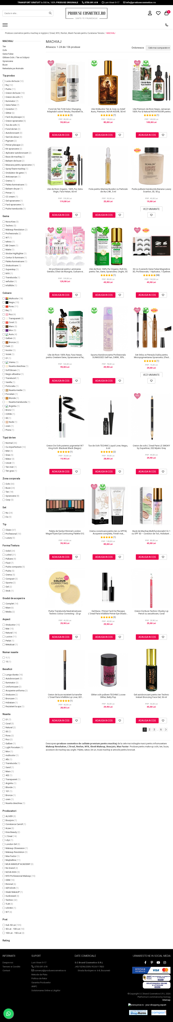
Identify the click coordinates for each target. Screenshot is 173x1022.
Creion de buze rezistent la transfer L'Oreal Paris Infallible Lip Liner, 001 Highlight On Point (65, 695)
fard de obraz (12, 137)
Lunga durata (12, 674)
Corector (10, 109)
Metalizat (10, 644)
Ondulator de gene (15, 173)
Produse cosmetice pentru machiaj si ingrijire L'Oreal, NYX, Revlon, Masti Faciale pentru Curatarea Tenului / (55, 33)
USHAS (9, 908)
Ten (4, 46)
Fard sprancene (13, 204)
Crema (9, 180)
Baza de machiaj (14, 156)
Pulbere (9, 559)
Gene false (11, 105)
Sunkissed (11, 896)
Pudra (8, 89)
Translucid (11, 378)
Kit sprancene (12, 148)
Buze (5, 64)
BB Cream (10, 245)
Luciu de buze (12, 81)
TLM (8, 904)
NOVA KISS (11, 872)
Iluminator (10, 101)
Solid (8, 551)
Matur (8, 459)
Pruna (8, 430)
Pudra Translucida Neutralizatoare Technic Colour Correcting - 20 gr (64, 612)
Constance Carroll (14, 824)
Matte (8, 249)
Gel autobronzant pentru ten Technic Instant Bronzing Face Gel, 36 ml (151, 695)
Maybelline (11, 860)
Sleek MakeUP (13, 892)
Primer (9, 192)
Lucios (9, 636)
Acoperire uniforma (15, 690)
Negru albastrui (13, 374)
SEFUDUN (10, 888)
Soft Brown (11, 370)
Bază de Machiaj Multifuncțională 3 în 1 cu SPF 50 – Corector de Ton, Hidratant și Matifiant (151, 532)
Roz (10, 314)
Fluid (8, 563)
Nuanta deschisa (16, 366)
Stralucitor (11, 624)
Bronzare (10, 698)
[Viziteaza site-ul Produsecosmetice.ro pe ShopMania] (138, 1012)
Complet (10, 603)
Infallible (10, 285)
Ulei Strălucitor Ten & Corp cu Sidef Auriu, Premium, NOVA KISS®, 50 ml (108, 110)
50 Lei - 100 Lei (13, 929)
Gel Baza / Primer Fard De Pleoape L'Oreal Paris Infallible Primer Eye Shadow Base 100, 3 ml (108, 612)
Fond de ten (11, 129)
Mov (10, 330)
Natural (9, 632)
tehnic (8, 241)
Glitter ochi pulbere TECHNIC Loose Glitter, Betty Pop (108, 695)
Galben (9, 338)
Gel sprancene (13, 200)
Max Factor (11, 856)
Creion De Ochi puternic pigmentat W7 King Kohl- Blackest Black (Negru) (64, 446)
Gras (8, 455)
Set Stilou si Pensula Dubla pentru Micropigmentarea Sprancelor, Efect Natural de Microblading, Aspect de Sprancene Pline (151, 356)
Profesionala (12, 233)
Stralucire (10, 694)
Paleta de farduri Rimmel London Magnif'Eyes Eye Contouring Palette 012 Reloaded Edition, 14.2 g (65, 532)
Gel (7, 586)
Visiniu (11, 362)
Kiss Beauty (11, 832)
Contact (6, 970)
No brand (10, 868)
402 (7, 775)
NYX (8, 273)
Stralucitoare (12, 265)
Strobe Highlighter (14, 253)
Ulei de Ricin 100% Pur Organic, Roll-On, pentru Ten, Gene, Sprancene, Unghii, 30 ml (108, 270)
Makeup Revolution (15, 229)
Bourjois (10, 820)
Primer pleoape (13, 145)
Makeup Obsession (15, 848)
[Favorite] (76, 135)
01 (7, 358)
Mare (8, 607)
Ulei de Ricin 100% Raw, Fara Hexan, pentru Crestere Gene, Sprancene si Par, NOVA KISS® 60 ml (65, 356)
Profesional (11, 533)
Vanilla (9, 382)
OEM (8, 880)
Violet (8, 354)
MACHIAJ (110, 33)
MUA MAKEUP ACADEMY (18, 864)
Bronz (8, 410)
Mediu (9, 611)
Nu (7, 513)
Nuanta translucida (17, 402)
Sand (8, 767)
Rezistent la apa (13, 706)
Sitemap (166, 1000)
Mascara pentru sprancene (19, 165)
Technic (9, 225)
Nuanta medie (15, 390)
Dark (8, 346)
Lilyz (8, 840)
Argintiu (12, 406)
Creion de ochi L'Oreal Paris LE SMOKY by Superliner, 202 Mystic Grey (151, 446)
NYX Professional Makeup (18, 876)
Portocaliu (10, 386)
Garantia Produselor (41, 982)
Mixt (8, 451)
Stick (8, 590)
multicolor (10, 755)
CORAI (9, 414)
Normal (9, 443)
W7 (7, 237)
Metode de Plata (39, 974)
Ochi (5, 50)
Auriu (11, 334)
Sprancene (8, 61)
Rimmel (9, 884)
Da (7, 517)
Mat (7, 628)
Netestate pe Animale (13, 68)
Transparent (14, 318)
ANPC (34, 986)
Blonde (12, 398)
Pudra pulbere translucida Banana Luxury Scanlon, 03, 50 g (151, 190)
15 (7, 661)
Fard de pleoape (14, 117)
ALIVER (9, 816)
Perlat (8, 640)
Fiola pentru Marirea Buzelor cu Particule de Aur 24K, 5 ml (108, 190)
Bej (7, 310)
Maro (11, 326)
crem (8, 426)
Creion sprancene (14, 121)
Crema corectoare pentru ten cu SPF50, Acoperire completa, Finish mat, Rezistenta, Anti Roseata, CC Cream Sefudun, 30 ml (108, 532)
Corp (8, 499)
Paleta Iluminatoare (15, 261)
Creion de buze (13, 93)
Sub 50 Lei (11, 925)
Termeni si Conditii (11, 966)
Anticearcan (11, 176)
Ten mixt (10, 467)
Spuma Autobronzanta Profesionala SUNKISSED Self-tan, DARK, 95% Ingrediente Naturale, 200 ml (108, 356)
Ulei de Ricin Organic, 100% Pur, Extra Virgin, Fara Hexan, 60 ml (65, 190)
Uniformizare (12, 686)
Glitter (8, 113)
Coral (11, 322)
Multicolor (13, 298)
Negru (11, 302)
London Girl (11, 844)
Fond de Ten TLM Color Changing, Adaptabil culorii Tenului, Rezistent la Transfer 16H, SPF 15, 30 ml (65, 110)
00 (7, 418)
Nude (11, 422)
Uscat (8, 463)
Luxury (9, 538)
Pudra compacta (14, 566)
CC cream (10, 196)
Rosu (11, 306)
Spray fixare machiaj (15, 168)
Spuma (9, 582)
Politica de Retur (39, 978)
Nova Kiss (10, 221)
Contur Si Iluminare (15, 257)
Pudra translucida (14, 208)
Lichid (8, 554)
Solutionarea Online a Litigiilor (45, 990)
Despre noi (8, 962)
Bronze (12, 342)
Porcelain (10, 394)
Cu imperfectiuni (13, 447)
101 (7, 791)
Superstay (10, 269)
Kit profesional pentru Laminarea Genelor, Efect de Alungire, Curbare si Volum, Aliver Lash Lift (65, 270)
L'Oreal (9, 836)
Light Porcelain (13, 747)
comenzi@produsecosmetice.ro (50, 970)
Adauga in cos (60, 135)
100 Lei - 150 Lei (13, 933)
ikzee (8, 828)
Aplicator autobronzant (17, 153)
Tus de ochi (11, 125)
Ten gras (10, 471)
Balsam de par (13, 188)
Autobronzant (12, 133)
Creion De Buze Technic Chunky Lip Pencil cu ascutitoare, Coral (151, 612)
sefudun (10, 281)
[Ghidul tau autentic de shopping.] (158, 1012)
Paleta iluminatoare (15, 184)
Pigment (10, 141)
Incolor (9, 350)
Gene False (8, 54)
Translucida (11, 277)
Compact (10, 578)
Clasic (8, 530)
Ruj (7, 85)
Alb (7, 759)
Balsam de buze (13, 161)
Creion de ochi (13, 97)
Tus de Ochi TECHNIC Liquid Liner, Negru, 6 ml (108, 446)
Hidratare (10, 702)
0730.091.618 (40, 966)
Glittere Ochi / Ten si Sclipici (16, 57)
